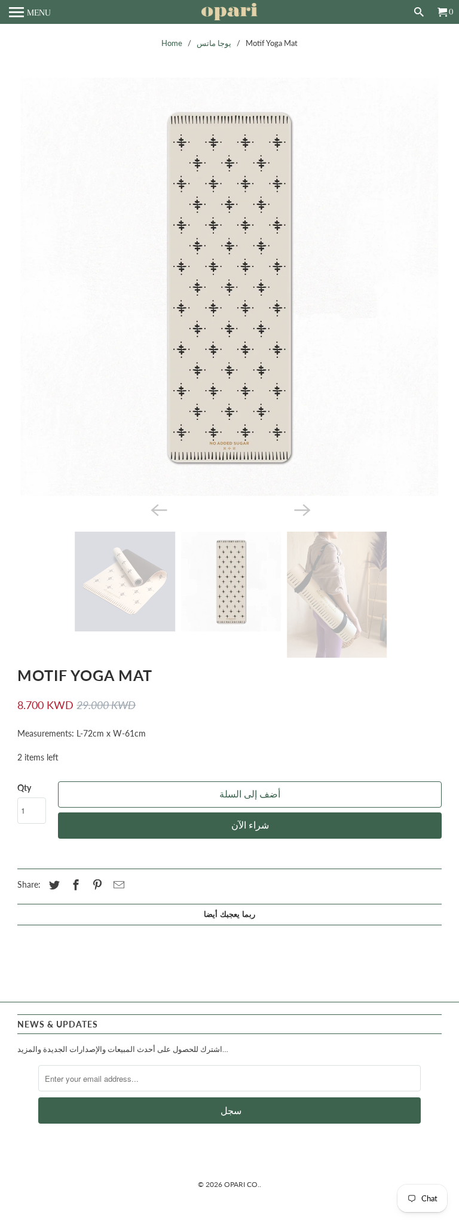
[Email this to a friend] (117, 994)
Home (171, 43)
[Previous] (158, 618)
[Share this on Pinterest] (95, 994)
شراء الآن (250, 934)
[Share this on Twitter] (52, 994)
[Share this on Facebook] (74, 994)
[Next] (301, 618)
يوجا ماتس (214, 43)
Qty (24, 897)
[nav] (30, 12)
